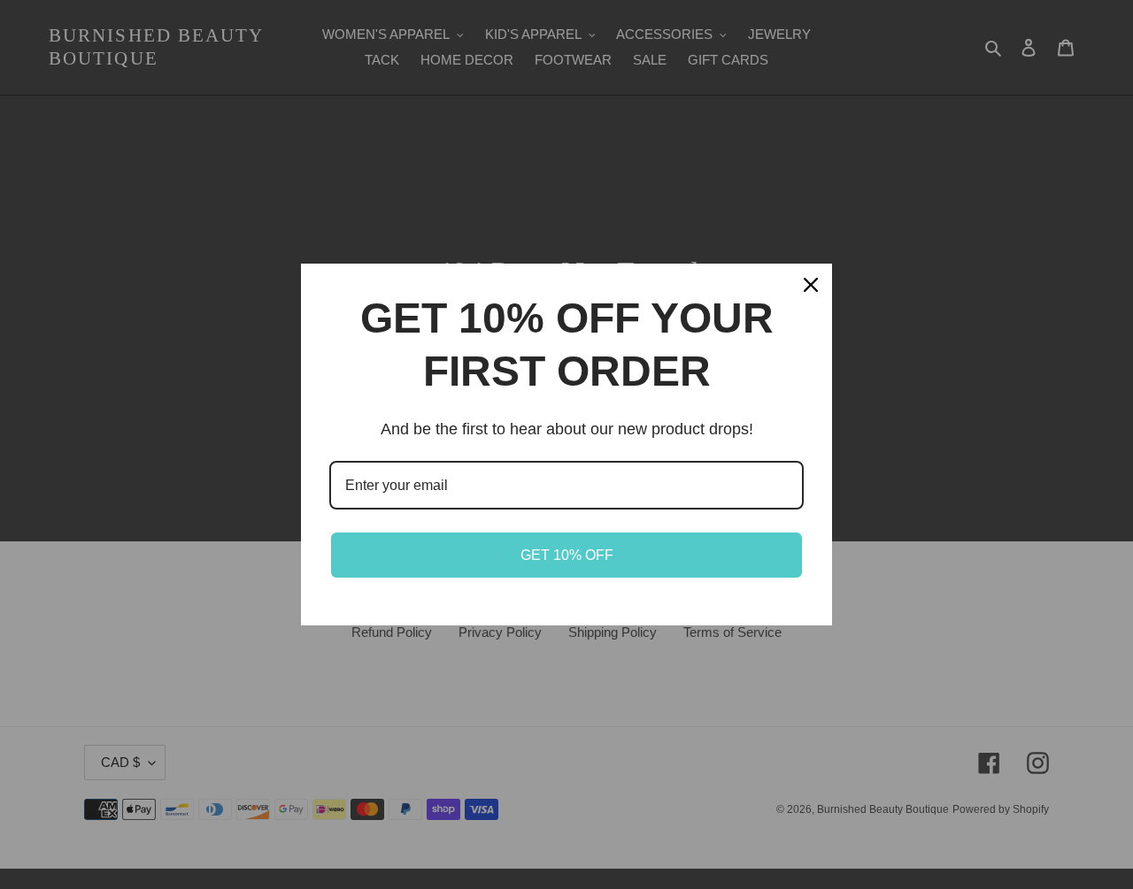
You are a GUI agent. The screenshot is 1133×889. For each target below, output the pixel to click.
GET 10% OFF (566, 555)
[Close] (811, 285)
